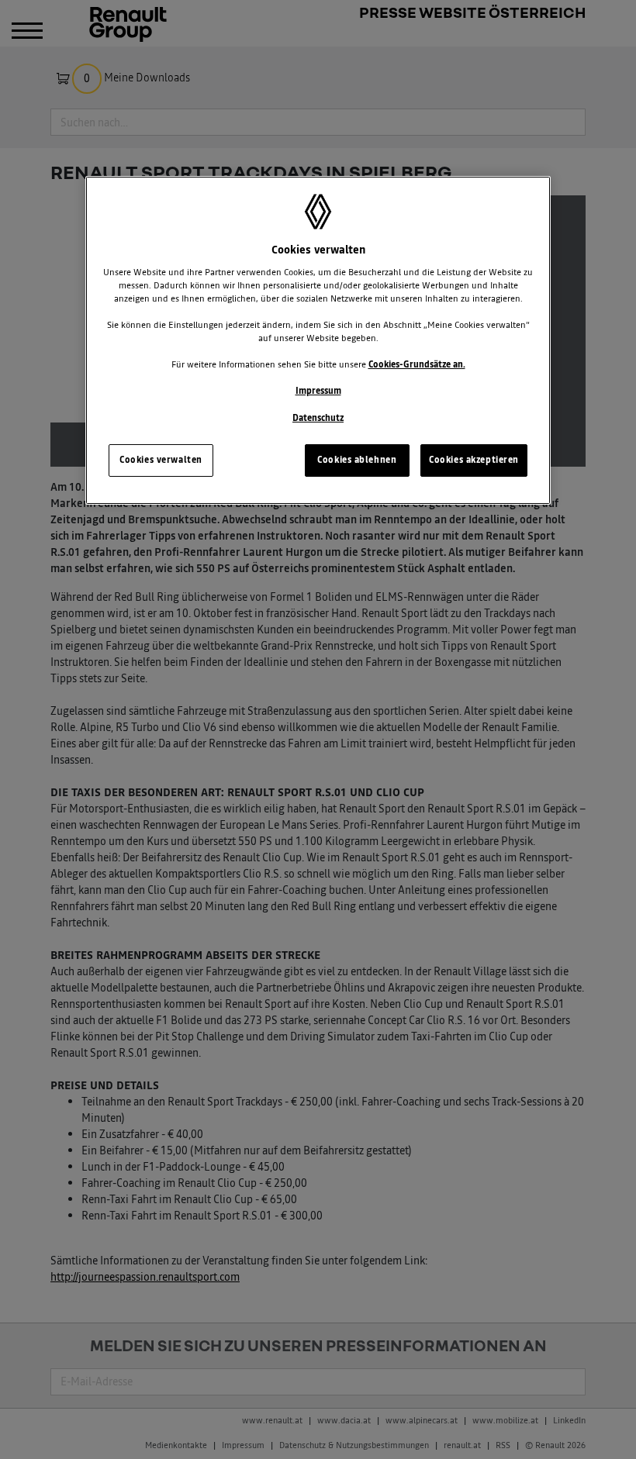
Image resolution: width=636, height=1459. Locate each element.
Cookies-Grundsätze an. (416, 364)
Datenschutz (318, 418)
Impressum (318, 391)
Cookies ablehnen (356, 460)
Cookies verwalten (160, 460)
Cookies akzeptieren (474, 460)
